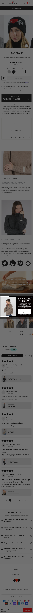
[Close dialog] (31, 297)
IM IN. (24, 312)
